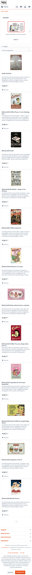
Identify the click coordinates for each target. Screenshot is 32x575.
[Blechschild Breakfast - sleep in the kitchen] (16, 178)
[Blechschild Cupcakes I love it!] (16, 448)
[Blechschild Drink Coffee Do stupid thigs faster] (16, 410)
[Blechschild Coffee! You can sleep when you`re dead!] (16, 333)
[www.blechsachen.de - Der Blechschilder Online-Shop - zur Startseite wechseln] (4, 2)
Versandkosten (5, 547)
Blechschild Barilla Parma (10, 498)
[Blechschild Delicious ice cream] (16, 255)
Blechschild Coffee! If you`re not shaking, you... (16, 113)
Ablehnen (10, 572)
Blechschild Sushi (8, 151)
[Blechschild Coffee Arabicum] (16, 217)
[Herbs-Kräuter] (16, 62)
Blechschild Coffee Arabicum (11, 228)
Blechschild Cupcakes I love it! (12, 460)
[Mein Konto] (25, 6)
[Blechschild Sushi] (16, 139)
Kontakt (22, 553)
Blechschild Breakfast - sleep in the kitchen (14, 190)
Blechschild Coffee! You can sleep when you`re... (15, 344)
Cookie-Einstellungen (13, 553)
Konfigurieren (20, 572)
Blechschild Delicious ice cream (12, 267)
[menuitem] (4, 6)
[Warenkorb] (29, 6)
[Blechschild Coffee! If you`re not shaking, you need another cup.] (16, 101)
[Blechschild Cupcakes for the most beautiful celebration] (16, 371)
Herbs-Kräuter (6, 73)
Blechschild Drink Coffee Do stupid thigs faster (15, 422)
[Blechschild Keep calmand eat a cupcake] (16, 294)
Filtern (5, 46)
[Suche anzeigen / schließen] (16, 6)
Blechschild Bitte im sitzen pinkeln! (16, 34)
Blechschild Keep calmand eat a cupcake (15, 305)
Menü (6, 7)
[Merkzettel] (21, 6)
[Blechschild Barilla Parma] (16, 487)
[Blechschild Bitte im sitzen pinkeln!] (16, 27)
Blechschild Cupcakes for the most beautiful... (13, 383)
